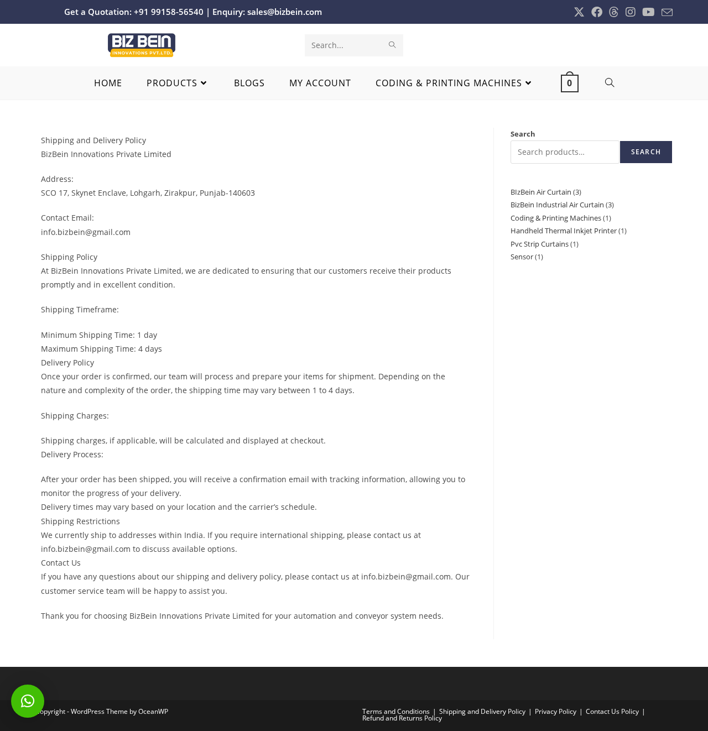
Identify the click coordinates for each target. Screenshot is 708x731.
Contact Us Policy (612, 711)
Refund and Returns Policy (402, 718)
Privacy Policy (555, 711)
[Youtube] (648, 12)
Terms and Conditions (396, 711)
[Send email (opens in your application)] (665, 13)
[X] (579, 12)
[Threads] (614, 12)
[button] (27, 701)
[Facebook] (597, 12)
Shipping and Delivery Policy (482, 711)
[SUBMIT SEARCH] (392, 45)
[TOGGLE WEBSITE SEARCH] (610, 83)
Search (523, 134)
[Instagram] (630, 12)
